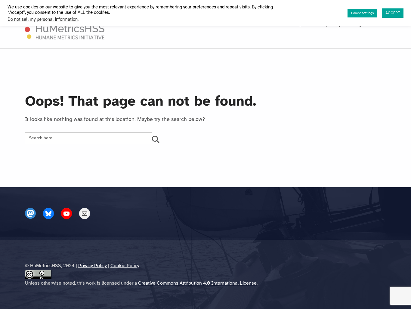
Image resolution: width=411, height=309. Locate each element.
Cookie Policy (124, 266)
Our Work (181, 24)
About (153, 24)
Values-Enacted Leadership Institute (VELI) (289, 24)
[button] (372, 23)
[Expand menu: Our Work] (196, 24)
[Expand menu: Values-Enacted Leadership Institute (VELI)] (343, 24)
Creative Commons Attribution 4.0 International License (197, 283)
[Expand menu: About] (163, 24)
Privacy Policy (92, 266)
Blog (356, 24)
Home (131, 24)
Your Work (215, 24)
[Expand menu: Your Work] (230, 24)
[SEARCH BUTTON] (156, 137)
